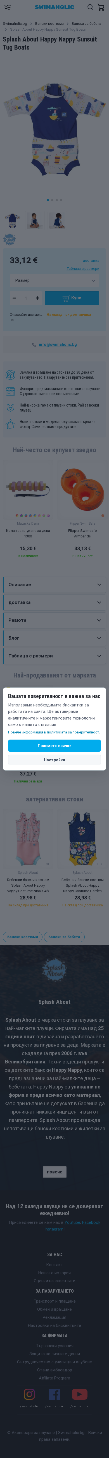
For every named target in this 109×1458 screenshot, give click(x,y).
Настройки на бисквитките (54, 1325)
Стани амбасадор (54, 1370)
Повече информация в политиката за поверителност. (54, 732)
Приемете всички (55, 745)
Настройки (54, 760)
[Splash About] (9, 239)
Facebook (91, 1222)
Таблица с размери (83, 268)
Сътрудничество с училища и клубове (54, 1361)
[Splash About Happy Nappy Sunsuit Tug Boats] (12, 220)
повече (54, 1172)
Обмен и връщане (54, 1309)
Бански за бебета (86, 23)
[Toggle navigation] (7, 7)
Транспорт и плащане (55, 1301)
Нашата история (54, 1272)
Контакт (54, 1264)
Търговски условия (55, 1345)
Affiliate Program (54, 1378)
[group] (28, 510)
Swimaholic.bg (15, 23)
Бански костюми (49, 23)
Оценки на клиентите (54, 1280)
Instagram (53, 1229)
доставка (91, 260)
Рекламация (54, 1317)
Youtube (72, 1222)
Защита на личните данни (54, 1353)
